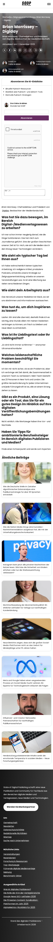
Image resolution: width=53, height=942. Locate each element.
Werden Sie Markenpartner (21, 806)
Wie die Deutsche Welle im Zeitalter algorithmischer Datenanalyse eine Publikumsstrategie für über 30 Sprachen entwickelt (21, 490)
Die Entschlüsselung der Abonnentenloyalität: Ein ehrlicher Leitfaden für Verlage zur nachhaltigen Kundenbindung (25, 608)
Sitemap (7, 837)
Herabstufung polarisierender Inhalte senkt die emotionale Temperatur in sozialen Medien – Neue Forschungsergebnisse (26, 758)
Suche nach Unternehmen (16, 840)
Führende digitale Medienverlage (19, 868)
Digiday (5, 210)
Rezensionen (9, 857)
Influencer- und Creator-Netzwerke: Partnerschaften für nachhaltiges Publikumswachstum (19, 721)
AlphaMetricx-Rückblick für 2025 (19, 907)
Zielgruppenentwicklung (24, 17)
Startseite (6, 17)
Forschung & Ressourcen (15, 861)
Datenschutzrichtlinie (13, 829)
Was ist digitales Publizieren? (17, 889)
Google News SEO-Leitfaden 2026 (19, 896)
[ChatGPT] (20, 50)
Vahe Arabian (14, 64)
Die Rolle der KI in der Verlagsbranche (21, 892)
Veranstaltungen (11, 854)
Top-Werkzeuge (11, 864)
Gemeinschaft (10, 822)
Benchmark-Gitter (12, 875)
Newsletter (8, 826)
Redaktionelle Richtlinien (15, 833)
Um (5, 817)
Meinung (7, 872)
